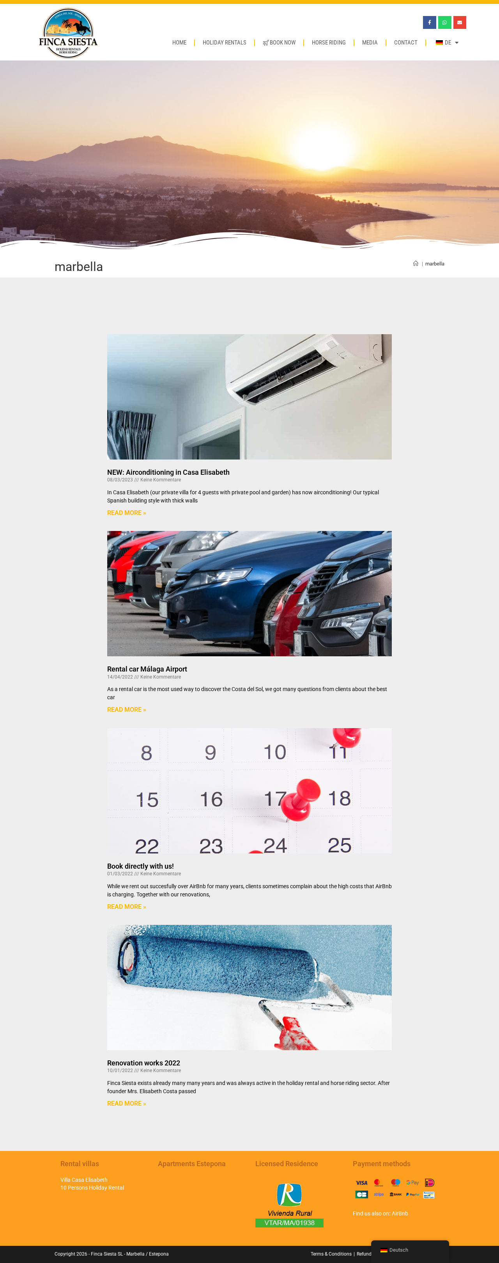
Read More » (126, 513)
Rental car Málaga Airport (147, 669)
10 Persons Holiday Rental (92, 1188)
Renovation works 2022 (143, 1063)
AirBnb (400, 1213)
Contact (406, 42)
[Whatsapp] (444, 22)
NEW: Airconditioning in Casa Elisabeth (168, 472)
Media (370, 42)
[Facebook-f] (429, 22)
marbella (434, 264)
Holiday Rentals (224, 42)
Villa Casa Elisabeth (84, 1180)
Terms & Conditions (331, 1254)
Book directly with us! (140, 866)
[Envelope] (460, 22)
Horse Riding (329, 42)
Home (179, 42)
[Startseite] (415, 264)
